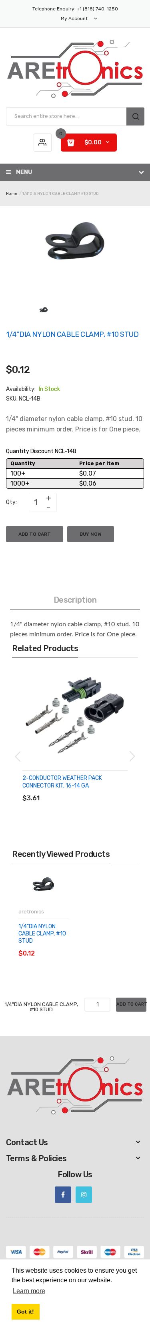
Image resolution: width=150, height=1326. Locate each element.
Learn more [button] (29, 1291)
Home (11, 193)
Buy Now (91, 534)
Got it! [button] (25, 1311)
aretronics (31, 912)
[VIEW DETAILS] (80, 790)
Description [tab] (75, 600)
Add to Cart (34, 534)
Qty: (11, 502)
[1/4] (43, 311)
